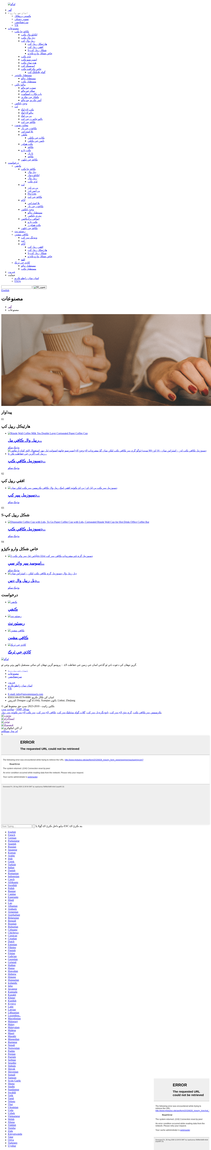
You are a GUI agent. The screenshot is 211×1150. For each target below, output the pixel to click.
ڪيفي (18, 165)
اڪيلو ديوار (33, 175)
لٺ (16, 106)
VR (16, 25)
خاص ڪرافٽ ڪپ (31, 69)
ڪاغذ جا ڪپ (22, 31)
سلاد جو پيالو (28, 90)
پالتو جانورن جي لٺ (32, 119)
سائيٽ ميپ (7, 709)
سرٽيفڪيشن (21, 22)
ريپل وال (32, 178)
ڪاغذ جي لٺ (28, 122)
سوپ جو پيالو (28, 87)
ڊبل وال (32, 172)
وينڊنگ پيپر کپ (29, 237)
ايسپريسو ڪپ (29, 59)
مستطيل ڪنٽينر (23, 75)
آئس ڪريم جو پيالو (31, 100)
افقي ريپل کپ (35, 47)
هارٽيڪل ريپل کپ (37, 44)
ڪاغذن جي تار (29, 128)
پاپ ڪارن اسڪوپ (31, 94)
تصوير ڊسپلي (22, 19)
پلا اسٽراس (27, 131)
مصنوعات (13, 28)
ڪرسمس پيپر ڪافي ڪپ (147, 712)
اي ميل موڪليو (9, 731)
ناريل (30, 153)
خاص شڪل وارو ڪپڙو (40, 53)
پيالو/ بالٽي (20, 84)
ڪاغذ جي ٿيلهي (29, 159)
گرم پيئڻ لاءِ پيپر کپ (121, 712)
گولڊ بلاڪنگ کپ (36, 72)
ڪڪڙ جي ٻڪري (30, 97)
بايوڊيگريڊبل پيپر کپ (98, 712)
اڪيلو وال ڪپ (29, 34)
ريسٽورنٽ (20, 231)
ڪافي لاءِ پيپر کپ (46, 712)
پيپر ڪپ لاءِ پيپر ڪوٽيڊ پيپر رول (18, 712)
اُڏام (23, 200)
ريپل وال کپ (28, 40)
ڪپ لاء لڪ (27, 109)
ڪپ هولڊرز (34, 225)
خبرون (11, 272)
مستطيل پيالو (28, 78)
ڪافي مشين (21, 234)
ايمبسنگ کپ (28, 65)
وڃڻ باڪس (21, 103)
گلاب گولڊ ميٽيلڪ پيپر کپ (71, 712)
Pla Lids (32, 193)
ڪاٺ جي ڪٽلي (36, 137)
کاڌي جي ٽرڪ (22, 262)
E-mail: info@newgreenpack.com (25, 694)
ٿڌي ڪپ (26, 56)
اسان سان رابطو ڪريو (27, 278)
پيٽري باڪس (34, 215)
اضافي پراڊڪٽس (30, 218)
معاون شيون (21, 125)
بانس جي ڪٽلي (36, 140)
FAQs (18, 281)
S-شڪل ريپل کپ (37, 50)
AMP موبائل (22, 709)
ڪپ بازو (26, 150)
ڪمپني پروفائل (23, 16)
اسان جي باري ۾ (18, 670)
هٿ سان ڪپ (28, 62)
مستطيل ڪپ (28, 81)
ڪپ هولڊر (27, 144)
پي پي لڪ (26, 115)
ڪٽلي (24, 134)
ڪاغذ (30, 147)
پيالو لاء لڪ (27, 112)
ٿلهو (23, 259)
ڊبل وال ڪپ (28, 37)
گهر (10, 10)
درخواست (13, 162)
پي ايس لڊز (34, 190)
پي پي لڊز (33, 187)
